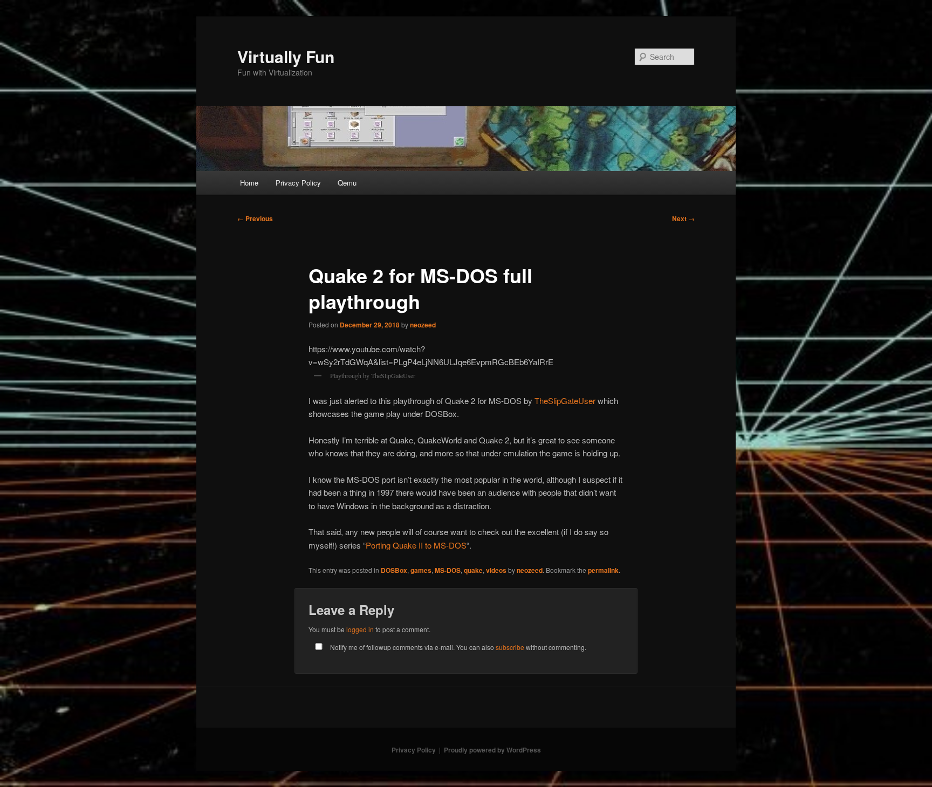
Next (683, 218)
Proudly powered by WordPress (492, 750)
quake (473, 570)
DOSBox (394, 570)
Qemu (347, 182)
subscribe (510, 647)
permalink (603, 570)
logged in (360, 629)
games (420, 570)
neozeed (423, 325)
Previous (255, 218)
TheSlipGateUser (564, 400)
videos (496, 570)
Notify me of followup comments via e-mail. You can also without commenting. (457, 647)
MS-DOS (448, 570)
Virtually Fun (285, 56)
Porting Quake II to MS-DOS (416, 545)
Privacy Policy (298, 182)
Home (249, 182)
